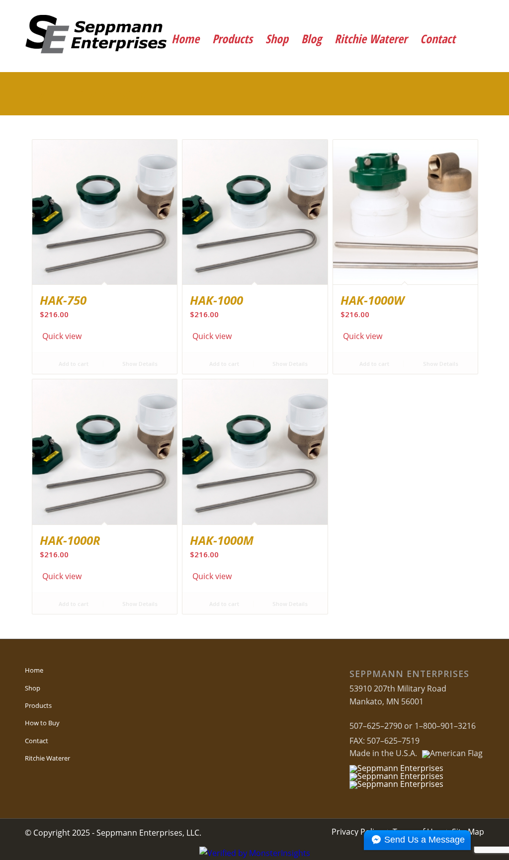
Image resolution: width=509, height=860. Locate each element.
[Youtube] (443, 12)
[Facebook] (415, 12)
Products (38, 705)
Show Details (139, 363)
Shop (32, 688)
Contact (36, 740)
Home (34, 670)
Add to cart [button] (72, 363)
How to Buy (42, 722)
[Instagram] (470, 12)
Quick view (62, 336)
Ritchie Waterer (47, 758)
